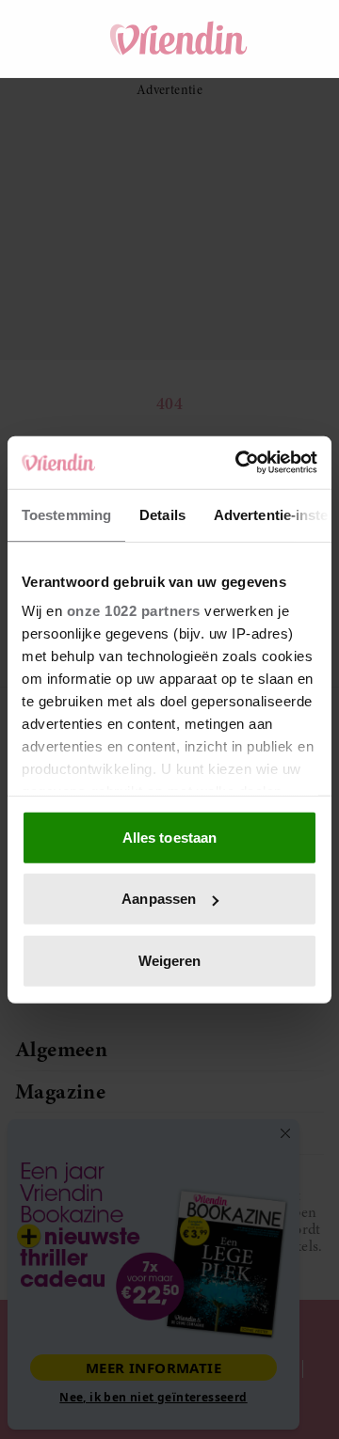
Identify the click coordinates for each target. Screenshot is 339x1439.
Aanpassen (158, 899)
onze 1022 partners (134, 611)
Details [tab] (162, 514)
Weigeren (170, 960)
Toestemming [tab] (66, 514)
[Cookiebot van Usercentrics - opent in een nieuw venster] (239, 463)
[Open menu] (47, 38)
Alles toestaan (169, 837)
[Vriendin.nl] (179, 38)
